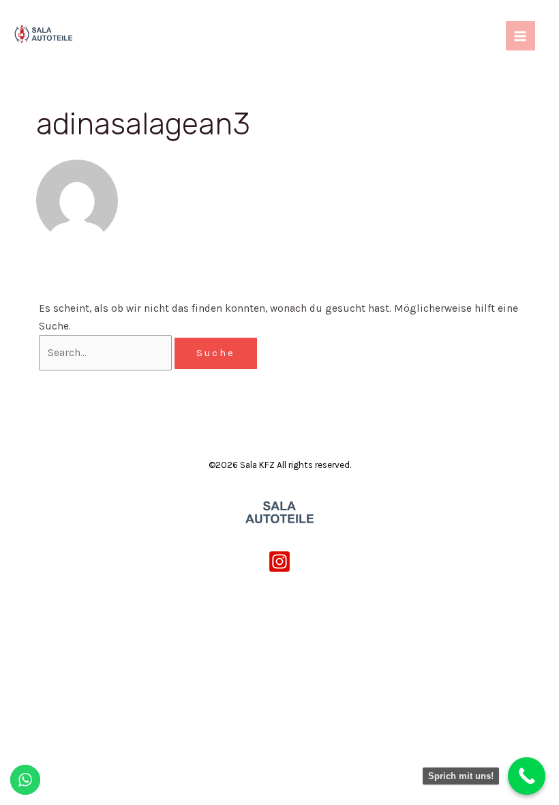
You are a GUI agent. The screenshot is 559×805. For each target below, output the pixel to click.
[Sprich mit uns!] (526, 776)
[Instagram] (279, 561)
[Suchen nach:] (107, 353)
